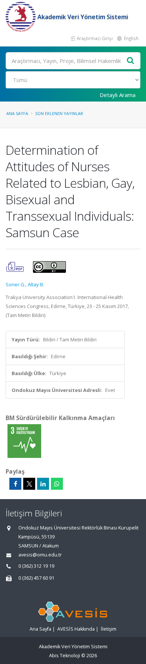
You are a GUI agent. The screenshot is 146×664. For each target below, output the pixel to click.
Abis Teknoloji (64, 655)
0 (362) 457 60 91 (36, 578)
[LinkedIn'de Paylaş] (43, 484)
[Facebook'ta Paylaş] (15, 484)
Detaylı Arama (118, 95)
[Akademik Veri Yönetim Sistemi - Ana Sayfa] (21, 17)
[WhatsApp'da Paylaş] (57, 484)
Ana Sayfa (17, 113)
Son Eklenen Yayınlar (59, 113)
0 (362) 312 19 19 (36, 566)
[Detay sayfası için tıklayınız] (24, 440)
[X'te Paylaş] (29, 484)
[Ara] (130, 60)
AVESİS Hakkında (76, 629)
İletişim (108, 629)
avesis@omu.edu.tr (40, 555)
